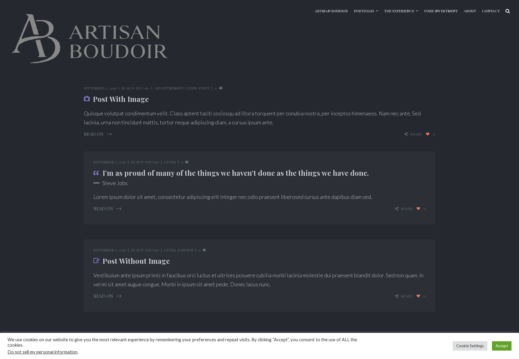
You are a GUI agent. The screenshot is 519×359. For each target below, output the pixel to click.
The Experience (399, 10)
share (416, 134)
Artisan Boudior (331, 10)
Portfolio (364, 10)
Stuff (204, 88)
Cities (191, 88)
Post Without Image (136, 261)
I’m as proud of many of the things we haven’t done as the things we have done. (235, 173)
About (470, 10)
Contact (491, 10)
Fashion (185, 250)
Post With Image (121, 99)
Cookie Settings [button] (470, 345)
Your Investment (441, 10)
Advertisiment (168, 88)
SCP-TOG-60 (138, 88)
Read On (93, 134)
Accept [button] (502, 345)
